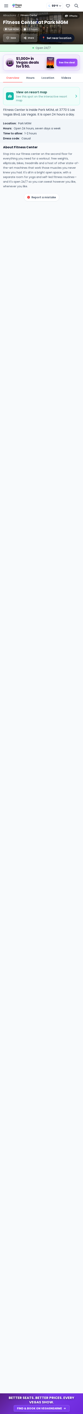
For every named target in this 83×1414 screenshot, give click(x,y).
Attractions (9, 15)
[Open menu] (6, 5)
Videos (66, 78)
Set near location (56, 38)
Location (48, 78)
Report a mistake (43, 197)
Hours (30, 78)
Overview (12, 78)
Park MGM (24, 123)
